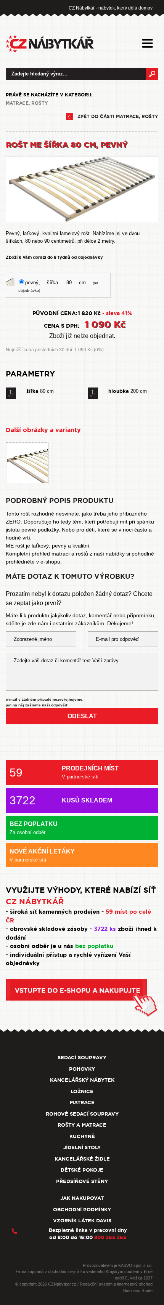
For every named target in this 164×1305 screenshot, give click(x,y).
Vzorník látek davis (82, 1220)
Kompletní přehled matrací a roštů (47, 554)
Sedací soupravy (82, 1057)
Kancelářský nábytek (82, 1080)
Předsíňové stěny (82, 1181)
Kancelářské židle (82, 1159)
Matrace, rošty (27, 103)
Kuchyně (82, 1136)
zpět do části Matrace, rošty (117, 117)
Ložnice (82, 1091)
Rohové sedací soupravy (82, 1114)
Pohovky (82, 1069)
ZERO (13, 522)
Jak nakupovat (82, 1198)
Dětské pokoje (82, 1170)
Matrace (82, 1102)
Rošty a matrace (82, 1125)
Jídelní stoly (82, 1147)
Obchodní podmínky (82, 1209)
